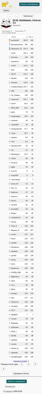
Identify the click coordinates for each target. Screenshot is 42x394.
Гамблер (9, 391)
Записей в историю (20, 361)
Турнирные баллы (21, 374)
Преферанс (10, 386)
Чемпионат (28, 16)
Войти (6, 11)
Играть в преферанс (29, 4)
